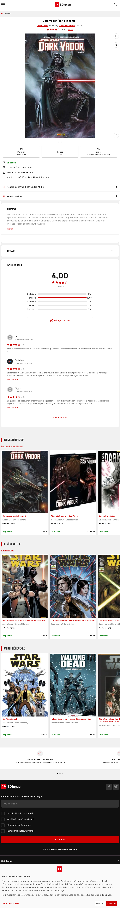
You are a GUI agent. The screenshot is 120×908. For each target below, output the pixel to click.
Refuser (100, 903)
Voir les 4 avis (60, 417)
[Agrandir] (116, 135)
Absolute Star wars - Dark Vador (64, 516)
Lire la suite (12, 379)
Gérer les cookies (10, 903)
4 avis (70, 29)
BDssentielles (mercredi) (19, 825)
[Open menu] (3, 4)
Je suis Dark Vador (107, 516)
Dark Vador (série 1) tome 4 (14, 516)
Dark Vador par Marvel (12, 446)
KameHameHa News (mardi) (20, 830)
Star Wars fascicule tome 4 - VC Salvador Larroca (23, 620)
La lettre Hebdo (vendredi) (20, 813)
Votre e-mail (10, 803)
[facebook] (109, 787)
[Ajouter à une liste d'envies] (116, 36)
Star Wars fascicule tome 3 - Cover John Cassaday (73, 620)
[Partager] (116, 45)
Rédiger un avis (62, 320)
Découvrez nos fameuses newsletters (60, 849)
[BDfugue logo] (63, 4)
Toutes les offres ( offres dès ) (25, 186)
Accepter (111, 903)
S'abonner (60, 839)
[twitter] (116, 787)
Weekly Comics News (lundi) (20, 819)
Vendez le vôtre (14, 196)
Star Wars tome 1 (9, 719)
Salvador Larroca (67, 25)
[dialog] (60, 886)
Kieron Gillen (42, 25)
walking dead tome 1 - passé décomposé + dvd (71, 719)
